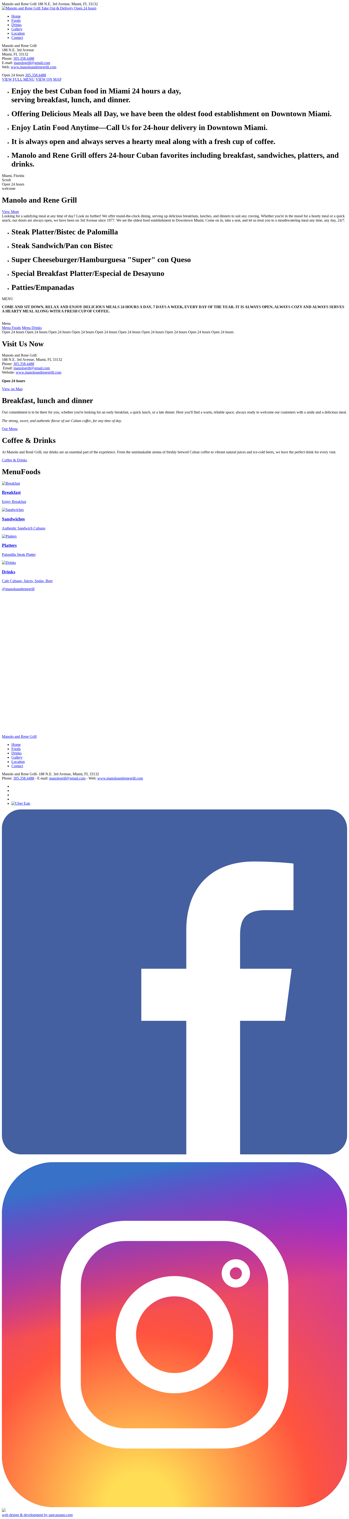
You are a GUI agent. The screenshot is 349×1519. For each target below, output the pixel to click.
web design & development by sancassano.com (37, 1515)
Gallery (17, 757)
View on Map (12, 389)
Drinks (16, 753)
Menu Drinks (32, 328)
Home (16, 745)
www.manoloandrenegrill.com (33, 67)
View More (10, 212)
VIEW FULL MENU (18, 79)
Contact (17, 766)
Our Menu (10, 429)
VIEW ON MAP (48, 79)
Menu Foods (11, 328)
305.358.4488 (23, 58)
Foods (16, 749)
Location (18, 762)
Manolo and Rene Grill (19, 736)
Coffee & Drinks (14, 460)
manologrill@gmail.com (32, 63)
